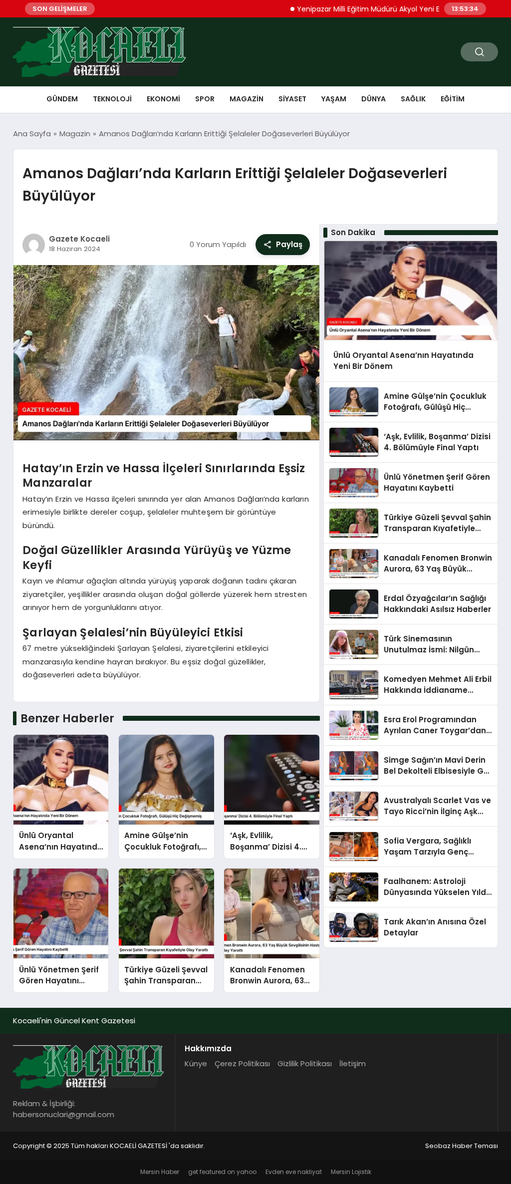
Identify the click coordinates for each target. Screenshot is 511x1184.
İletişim (352, 1063)
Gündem (62, 99)
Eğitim (453, 99)
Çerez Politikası (242, 1063)
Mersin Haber (159, 1172)
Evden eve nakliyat (293, 1172)
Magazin (246, 99)
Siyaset (292, 99)
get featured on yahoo (222, 1172)
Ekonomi (163, 99)
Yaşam (333, 99)
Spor (205, 99)
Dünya (373, 99)
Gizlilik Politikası (304, 1063)
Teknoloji (112, 99)
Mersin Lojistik (351, 1172)
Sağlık (413, 99)
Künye (196, 1063)
